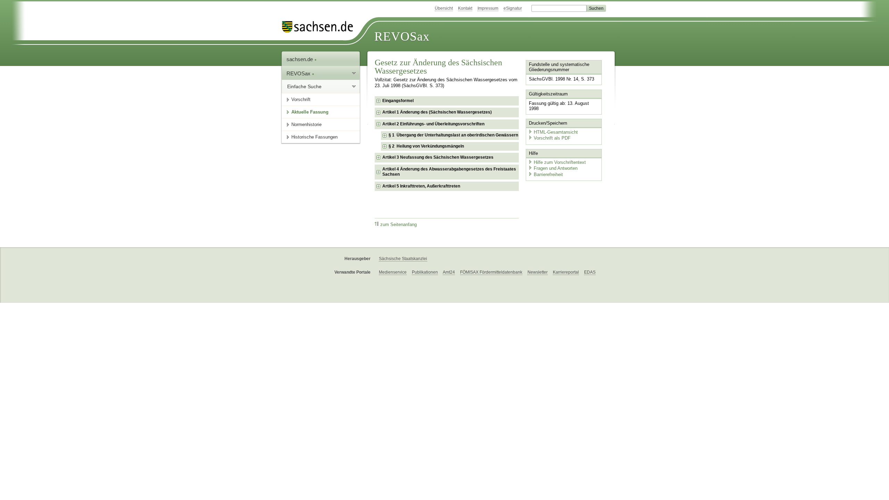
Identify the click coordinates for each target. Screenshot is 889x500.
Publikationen (425, 272)
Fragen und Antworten (556, 168)
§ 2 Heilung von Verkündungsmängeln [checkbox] (426, 146)
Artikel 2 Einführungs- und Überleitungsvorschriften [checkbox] (433, 124)
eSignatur (513, 8)
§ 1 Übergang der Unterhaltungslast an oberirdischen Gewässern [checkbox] (453, 135)
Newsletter (537, 272)
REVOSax (402, 36)
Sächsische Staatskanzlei (403, 258)
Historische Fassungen (314, 137)
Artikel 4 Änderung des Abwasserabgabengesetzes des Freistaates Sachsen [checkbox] (449, 172)
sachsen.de (300, 59)
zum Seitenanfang (398, 224)
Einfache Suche (304, 86)
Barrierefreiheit (548, 174)
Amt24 (449, 272)
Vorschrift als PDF (552, 138)
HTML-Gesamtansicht (556, 132)
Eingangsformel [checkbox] (398, 100)
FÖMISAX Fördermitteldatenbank (491, 272)
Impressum (487, 8)
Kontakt (465, 8)
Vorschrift (300, 99)
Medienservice (393, 272)
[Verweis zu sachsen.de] (320, 27)
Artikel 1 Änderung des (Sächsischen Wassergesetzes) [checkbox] (437, 112)
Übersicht (444, 8)
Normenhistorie (306, 124)
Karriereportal (566, 272)
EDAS (590, 272)
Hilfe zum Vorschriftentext (560, 162)
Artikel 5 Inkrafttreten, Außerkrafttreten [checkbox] (421, 186)
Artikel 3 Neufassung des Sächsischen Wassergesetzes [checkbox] (437, 157)
